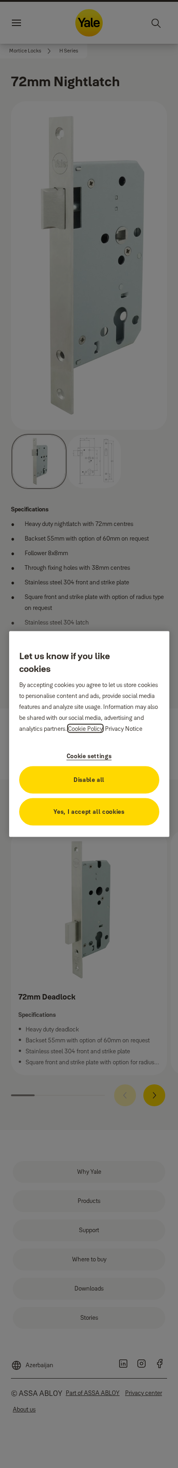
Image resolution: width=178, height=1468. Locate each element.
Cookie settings (89, 755)
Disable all (89, 779)
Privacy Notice (123, 728)
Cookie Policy (85, 728)
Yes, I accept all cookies (88, 811)
